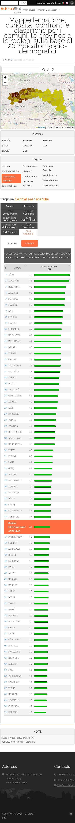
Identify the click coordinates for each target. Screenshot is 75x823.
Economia (41, 10)
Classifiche (53, 10)
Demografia (29, 10)
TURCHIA (5, 59)
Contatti (50, 2)
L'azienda (41, 2)
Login (58, 2)
